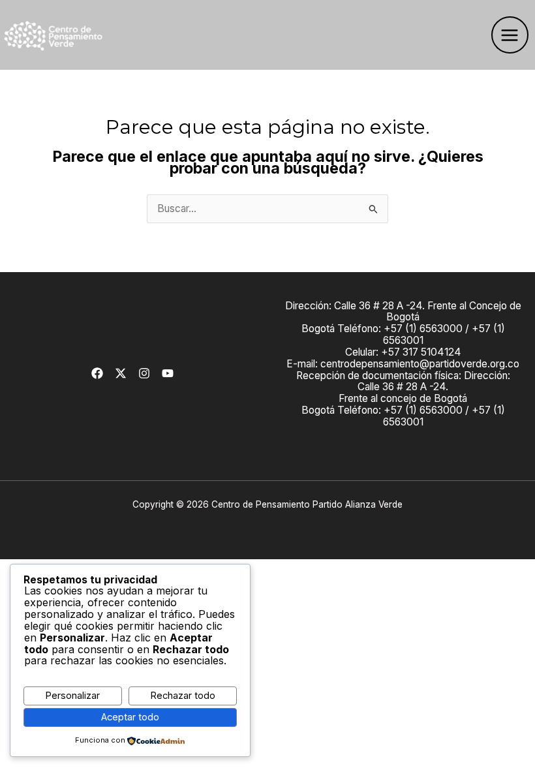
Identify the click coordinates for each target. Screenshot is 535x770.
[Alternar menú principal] (509, 35)
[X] (121, 373)
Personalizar (72, 695)
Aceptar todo (130, 717)
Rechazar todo (182, 695)
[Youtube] (168, 373)
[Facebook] (97, 373)
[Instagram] (144, 373)
